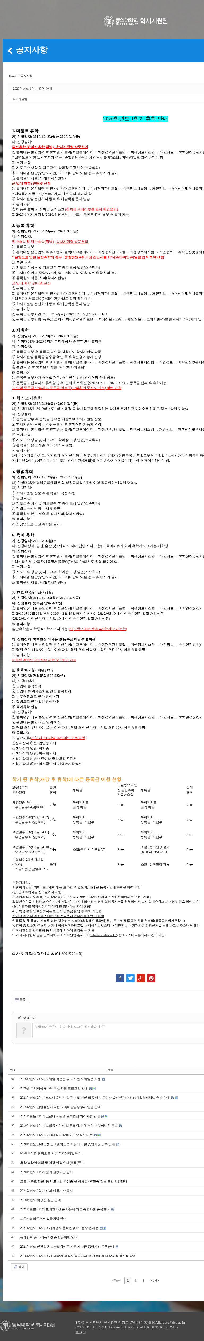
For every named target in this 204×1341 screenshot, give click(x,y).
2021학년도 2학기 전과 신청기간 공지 (46, 1191)
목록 (22, 999)
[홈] (10, 50)
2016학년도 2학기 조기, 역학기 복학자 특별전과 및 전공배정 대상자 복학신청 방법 (78, 1256)
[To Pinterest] (151, 976)
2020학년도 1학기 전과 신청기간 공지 (46, 1172)
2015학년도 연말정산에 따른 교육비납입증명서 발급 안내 (60, 1107)
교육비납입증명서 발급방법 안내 (43, 1219)
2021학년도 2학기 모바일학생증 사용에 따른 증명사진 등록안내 (65, 1209)
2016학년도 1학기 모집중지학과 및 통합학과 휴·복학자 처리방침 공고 (69, 1125)
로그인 (80, 1332)
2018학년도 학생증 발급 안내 (40, 1200)
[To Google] (141, 976)
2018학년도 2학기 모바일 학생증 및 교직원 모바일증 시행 (60, 1079)
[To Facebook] (120, 976)
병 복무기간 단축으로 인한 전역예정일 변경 (51, 1153)
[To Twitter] (130, 976)
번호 (13, 1069)
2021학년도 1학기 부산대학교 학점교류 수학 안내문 (57, 1135)
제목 (111, 1069)
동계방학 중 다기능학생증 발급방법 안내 (49, 1237)
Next (154, 1280)
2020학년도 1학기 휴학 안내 (32, 88)
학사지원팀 (19, 99)
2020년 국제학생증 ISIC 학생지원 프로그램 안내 (54, 1088)
